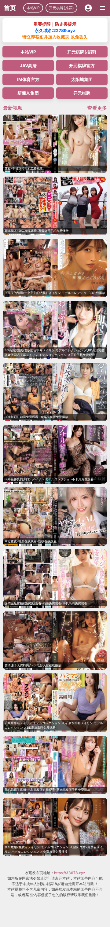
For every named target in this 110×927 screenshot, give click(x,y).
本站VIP (33, 7)
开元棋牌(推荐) (61, 7)
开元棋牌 (81, 93)
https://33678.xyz (69, 872)
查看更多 (97, 108)
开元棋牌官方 (82, 65)
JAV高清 (28, 65)
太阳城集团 (82, 79)
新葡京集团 (28, 93)
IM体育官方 (28, 79)
